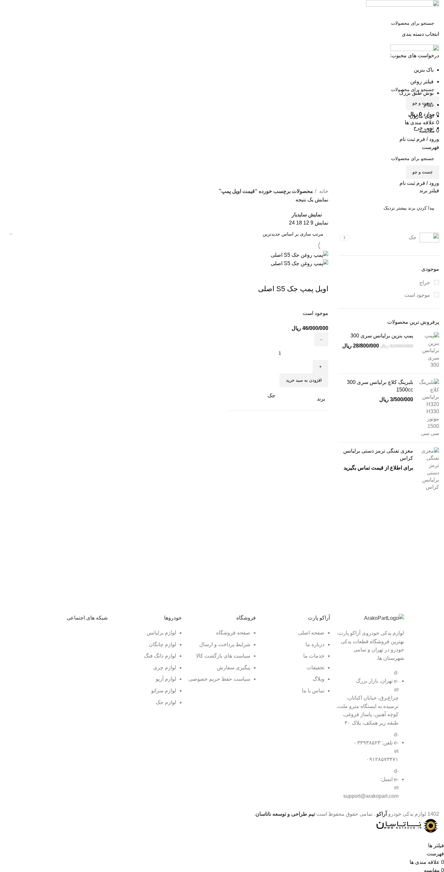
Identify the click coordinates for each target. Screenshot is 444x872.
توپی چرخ (423, 127)
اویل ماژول (422, 116)
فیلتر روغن (422, 81)
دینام (429, 104)
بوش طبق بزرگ (416, 93)
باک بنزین (424, 70)
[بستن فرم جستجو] (436, 8)
